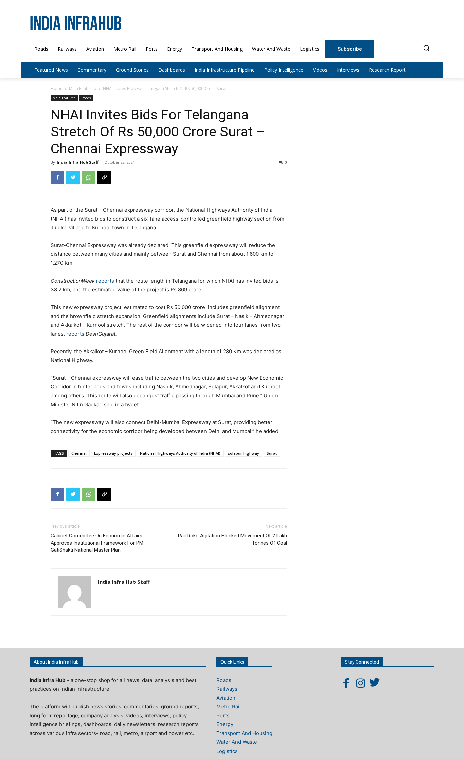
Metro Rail (228, 706)
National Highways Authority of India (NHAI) (180, 453)
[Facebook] (57, 177)
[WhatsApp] (88, 177)
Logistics (227, 751)
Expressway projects (113, 453)
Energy (224, 724)
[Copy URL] (104, 177)
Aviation (225, 698)
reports (105, 281)
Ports (223, 715)
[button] (426, 48)
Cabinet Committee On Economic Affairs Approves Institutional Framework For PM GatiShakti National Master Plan (97, 543)
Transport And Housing (244, 733)
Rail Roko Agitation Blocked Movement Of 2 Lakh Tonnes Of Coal (232, 539)
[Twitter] (73, 177)
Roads (86, 98)
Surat (272, 453)
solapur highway (243, 453)
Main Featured (82, 88)
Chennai (79, 453)
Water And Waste (236, 742)
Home (57, 88)
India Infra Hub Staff (78, 162)
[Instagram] (360, 683)
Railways (226, 689)
